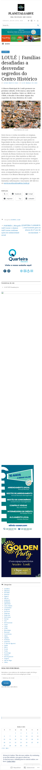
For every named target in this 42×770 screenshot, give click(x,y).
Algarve (6, 596)
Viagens (6, 658)
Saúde (6, 645)
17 (26, 739)
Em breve (7, 611)
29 (15, 745)
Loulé (18, 219)
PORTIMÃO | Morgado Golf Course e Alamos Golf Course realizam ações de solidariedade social (11, 230)
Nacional (6, 632)
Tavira (6, 651)
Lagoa (6, 624)
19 (37, 739)
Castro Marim (8, 606)
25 (32, 742)
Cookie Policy (11, 761)
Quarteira (7, 641)
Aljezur (6, 598)
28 (10, 745)
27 (4, 745)
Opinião (6, 638)
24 (26, 742)
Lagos (6, 626)
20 (4, 742)
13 (4, 739)
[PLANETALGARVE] (21, 35)
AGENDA (5, 52)
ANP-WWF (7, 604)
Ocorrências (8, 634)
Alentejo (6, 594)
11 (32, 736)
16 (21, 739)
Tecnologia (7, 653)
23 (21, 742)
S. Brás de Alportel (9, 643)
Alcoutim (7, 592)
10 (26, 736)
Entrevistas (7, 617)
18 (32, 739)
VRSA (6, 662)
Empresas (7, 615)
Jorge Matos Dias (11, 83)
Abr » (7, 748)
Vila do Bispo (8, 660)
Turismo (6, 655)
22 (15, 742)
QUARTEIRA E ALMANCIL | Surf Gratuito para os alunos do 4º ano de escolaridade (31, 229)
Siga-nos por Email (10, 668)
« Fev (3, 748)
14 (10, 739)
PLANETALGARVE (21, 13)
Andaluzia (7, 602)
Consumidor (8, 607)
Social (6, 649)
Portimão (7, 639)
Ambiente (7, 600)
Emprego (7, 613)
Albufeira (7, 591)
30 (21, 745)
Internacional (8, 622)
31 (26, 745)
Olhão (6, 636)
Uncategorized (8, 656)
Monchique (7, 630)
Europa (6, 619)
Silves (6, 647)
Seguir (6, 683)
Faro (5, 621)
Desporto (7, 609)
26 (37, 742)
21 (10, 742)
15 (15, 739)
